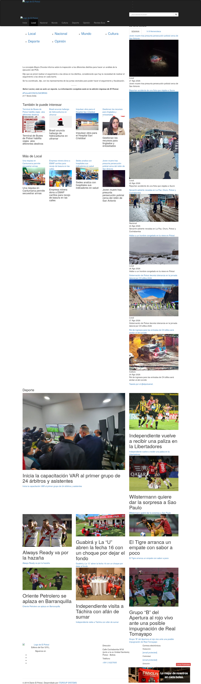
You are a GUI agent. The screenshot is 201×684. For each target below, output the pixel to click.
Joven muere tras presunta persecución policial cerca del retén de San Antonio (114, 164)
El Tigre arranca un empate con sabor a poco (149, 558)
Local (33, 22)
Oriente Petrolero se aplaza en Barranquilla (41, 606)
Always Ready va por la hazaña (36, 563)
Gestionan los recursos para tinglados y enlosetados (113, 112)
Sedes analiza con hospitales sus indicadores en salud (85, 163)
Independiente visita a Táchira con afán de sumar (97, 622)
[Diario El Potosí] (74, 1)
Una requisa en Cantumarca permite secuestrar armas (31, 163)
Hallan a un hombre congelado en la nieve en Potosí (152, 235)
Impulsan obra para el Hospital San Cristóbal (85, 110)
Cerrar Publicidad (183, 664)
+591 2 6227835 (110, 662)
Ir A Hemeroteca (154, 31)
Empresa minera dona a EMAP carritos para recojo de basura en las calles (59, 164)
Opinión (86, 22)
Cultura (65, 22)
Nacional (43, 22)
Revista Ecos (99, 22)
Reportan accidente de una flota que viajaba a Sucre (152, 90)
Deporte (75, 22)
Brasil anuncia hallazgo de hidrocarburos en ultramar (59, 112)
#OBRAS (43, 93)
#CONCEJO (34, 93)
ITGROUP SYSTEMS (68, 682)
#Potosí (26, 93)
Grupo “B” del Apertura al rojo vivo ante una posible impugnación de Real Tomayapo (151, 640)
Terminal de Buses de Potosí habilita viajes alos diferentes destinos (34, 112)
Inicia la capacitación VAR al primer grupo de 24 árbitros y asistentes (52, 486)
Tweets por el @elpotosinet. (141, 384)
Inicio (25, 22)
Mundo (55, 22)
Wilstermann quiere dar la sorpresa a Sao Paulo (150, 512)
